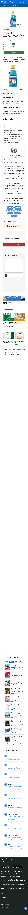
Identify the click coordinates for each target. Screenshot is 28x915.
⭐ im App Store (5, 871)
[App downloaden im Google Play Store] (17, 867)
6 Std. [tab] (7, 661)
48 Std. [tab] (16, 661)
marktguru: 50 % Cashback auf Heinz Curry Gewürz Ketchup (19, 324)
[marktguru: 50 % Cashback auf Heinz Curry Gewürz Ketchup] (19, 314)
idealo (15, 101)
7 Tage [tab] (21, 661)
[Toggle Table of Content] (15, 94)
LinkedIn (16, 213)
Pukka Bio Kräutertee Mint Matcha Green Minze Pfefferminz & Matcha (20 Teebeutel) (8, 324)
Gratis (21, 5)
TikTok (9, 213)
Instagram (17, 210)
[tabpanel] (14, 702)
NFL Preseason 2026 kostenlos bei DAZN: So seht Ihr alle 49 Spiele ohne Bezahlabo (15, 818)
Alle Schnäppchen (4, 897)
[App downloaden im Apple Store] (6, 867)
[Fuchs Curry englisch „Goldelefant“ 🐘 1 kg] (8, 333)
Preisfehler (15, 5)
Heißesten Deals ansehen (14, 744)
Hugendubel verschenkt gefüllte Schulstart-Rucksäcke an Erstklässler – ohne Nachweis (15, 778)
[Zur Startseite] (11, 2)
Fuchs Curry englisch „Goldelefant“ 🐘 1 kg (8, 342)
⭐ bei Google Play (16, 871)
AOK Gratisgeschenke (5, 910)
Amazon (14, 46)
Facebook (17, 207)
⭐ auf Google (13, 873)
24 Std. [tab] (11, 661)
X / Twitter (9, 210)
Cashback (8, 881)
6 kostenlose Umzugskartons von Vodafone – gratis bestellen (15, 768)
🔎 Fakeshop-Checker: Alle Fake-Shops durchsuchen (15, 808)
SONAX (20, 57)
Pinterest (13, 215)
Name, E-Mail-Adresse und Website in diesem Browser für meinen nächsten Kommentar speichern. (14, 280)
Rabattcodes (22, 880)
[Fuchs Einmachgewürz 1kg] (19, 333)
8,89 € (4, 103)
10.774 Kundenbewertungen (16, 111)
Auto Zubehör (6, 29)
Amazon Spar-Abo (5, 904)
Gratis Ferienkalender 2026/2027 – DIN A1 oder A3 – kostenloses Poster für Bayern (15, 799)
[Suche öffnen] (21, 2)
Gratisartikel (13, 880)
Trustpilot (4, 873)
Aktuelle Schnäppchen (6, 5)
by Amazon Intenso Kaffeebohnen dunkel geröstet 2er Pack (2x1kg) (15, 838)
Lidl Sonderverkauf (5, 901)
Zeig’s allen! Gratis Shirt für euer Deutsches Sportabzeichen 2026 (15, 759)
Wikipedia (9, 207)
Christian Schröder (14, 155)
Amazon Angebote (5, 907)
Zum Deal (13, 52)
